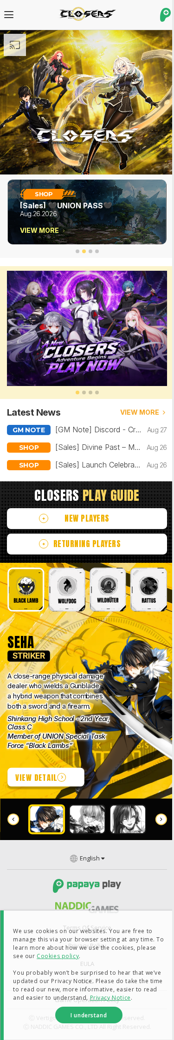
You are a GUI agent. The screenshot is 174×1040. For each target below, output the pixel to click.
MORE (139, 412)
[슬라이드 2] (84, 251)
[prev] (13, 819)
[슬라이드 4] (97, 251)
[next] (161, 819)
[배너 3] (90, 392)
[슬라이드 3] (90, 251)
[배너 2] (84, 392)
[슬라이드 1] (77, 251)
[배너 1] (77, 392)
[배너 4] (97, 392)
